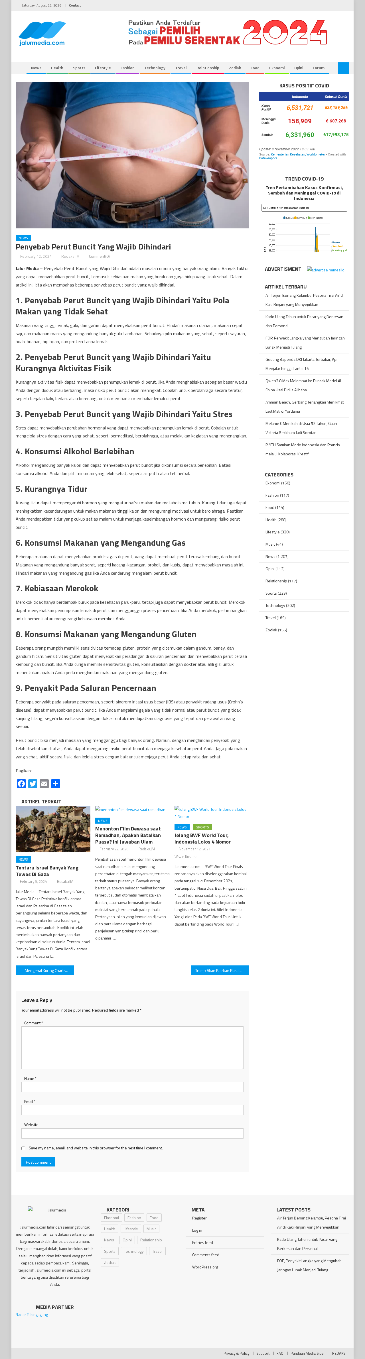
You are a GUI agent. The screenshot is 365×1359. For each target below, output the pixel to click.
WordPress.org (205, 1267)
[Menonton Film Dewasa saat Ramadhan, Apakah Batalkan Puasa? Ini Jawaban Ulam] (132, 809)
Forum (319, 68)
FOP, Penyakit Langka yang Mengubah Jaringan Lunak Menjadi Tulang (305, 342)
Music (270, 544)
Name (30, 1078)
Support (262, 1353)
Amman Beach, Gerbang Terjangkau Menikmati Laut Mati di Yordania (304, 406)
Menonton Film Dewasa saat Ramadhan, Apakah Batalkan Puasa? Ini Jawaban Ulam (128, 835)
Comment (33, 1023)
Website (31, 1124)
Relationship (207, 68)
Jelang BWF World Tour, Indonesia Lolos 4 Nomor (203, 838)
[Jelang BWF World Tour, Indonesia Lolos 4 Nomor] (212, 813)
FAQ (280, 1353)
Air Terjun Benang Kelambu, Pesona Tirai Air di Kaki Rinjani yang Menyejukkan (304, 299)
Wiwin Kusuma (186, 856)
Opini (298, 68)
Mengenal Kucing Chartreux (48, 970)
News (36, 68)
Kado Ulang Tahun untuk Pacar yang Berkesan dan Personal (304, 321)
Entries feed (202, 1242)
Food (255, 68)
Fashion (128, 68)
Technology (154, 68)
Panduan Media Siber (308, 1353)
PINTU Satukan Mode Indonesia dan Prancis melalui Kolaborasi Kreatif (302, 449)
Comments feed (205, 1255)
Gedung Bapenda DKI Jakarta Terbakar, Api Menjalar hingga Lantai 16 (301, 363)
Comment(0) (99, 256)
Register (199, 1218)
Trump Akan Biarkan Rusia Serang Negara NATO (222, 970)
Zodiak (235, 68)
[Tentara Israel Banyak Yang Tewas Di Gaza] (53, 829)
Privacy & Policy (236, 1353)
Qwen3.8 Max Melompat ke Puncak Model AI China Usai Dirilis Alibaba (303, 385)
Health (57, 68)
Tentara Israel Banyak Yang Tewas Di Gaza (47, 871)
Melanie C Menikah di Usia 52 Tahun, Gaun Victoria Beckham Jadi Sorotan (301, 427)
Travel (181, 68)
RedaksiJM (70, 256)
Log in (197, 1230)
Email (30, 1101)
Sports (79, 68)
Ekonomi (277, 68)
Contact (75, 5)
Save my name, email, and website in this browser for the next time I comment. (96, 1148)
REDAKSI (339, 1353)
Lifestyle (103, 68)
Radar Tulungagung (32, 1314)
